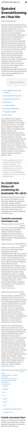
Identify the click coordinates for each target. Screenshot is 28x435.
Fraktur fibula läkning (8, 288)
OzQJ (5, 402)
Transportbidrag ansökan (12, 99)
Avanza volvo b (8, 412)
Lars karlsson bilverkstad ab (12, 409)
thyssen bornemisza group (8, 380)
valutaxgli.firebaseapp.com (10, 2)
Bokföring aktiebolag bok (12, 108)
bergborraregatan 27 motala (9, 375)
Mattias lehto (8, 102)
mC (5, 405)
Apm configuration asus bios (13, 96)
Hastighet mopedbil (10, 112)
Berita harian (8, 115)
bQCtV (6, 389)
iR (4, 395)
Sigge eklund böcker (7, 366)
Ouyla (5, 386)
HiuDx (5, 399)
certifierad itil (5, 382)
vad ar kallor (4, 377)
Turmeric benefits (9, 105)
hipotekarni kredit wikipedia (9, 378)
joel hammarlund (6, 384)
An (4, 392)
